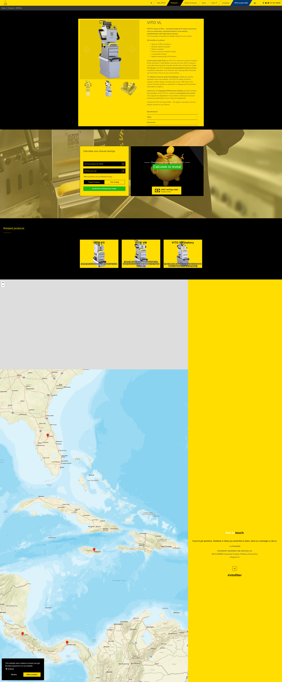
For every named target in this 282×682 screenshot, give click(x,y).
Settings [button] (10, 669)
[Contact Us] (266, 3)
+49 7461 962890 (274, 3)
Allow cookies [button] (32, 674)
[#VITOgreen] (263, 3)
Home (4, 8)
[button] (47, 435)
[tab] (172, 111)
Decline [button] (14, 674)
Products (11, 8)
